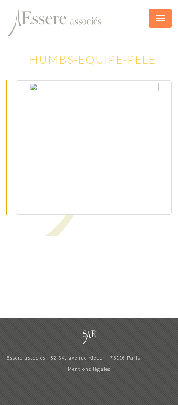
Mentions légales (89, 368)
